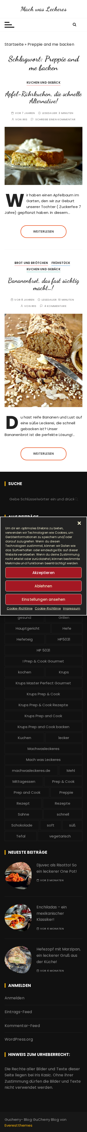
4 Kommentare (55, 306)
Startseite (14, 44)
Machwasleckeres (43, 748)
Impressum (71, 608)
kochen (24, 672)
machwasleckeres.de (31, 770)
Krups (64, 672)
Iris (25, 119)
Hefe (67, 628)
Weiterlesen (43, 231)
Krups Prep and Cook (43, 715)
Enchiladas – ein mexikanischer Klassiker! (51, 913)
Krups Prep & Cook (43, 694)
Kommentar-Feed (22, 1025)
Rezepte (62, 803)
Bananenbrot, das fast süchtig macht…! (43, 284)
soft (50, 825)
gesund (24, 617)
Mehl (71, 770)
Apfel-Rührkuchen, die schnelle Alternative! (43, 97)
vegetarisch (60, 836)
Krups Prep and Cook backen (43, 726)
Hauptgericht (28, 628)
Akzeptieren (43, 572)
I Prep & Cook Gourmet (43, 661)
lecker (63, 737)
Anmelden (14, 998)
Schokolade (21, 825)
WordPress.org (19, 1039)
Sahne (23, 814)
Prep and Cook (27, 792)
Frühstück (60, 263)
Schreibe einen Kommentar (55, 119)
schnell (63, 814)
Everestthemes (19, 1125)
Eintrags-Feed (18, 1012)
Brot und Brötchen (31, 263)
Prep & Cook (63, 781)
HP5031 (64, 639)
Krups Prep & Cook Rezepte (43, 704)
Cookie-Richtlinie (20, 608)
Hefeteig (25, 639)
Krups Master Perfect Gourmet (43, 683)
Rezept (23, 803)
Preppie (66, 792)
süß (72, 825)
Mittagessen (24, 781)
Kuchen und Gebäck (43, 82)
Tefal (20, 836)
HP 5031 (43, 650)
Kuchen (24, 737)
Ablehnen (43, 585)
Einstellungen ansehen (43, 599)
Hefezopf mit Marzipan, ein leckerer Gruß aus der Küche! (58, 955)
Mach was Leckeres (43, 9)
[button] (79, 523)
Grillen (63, 617)
